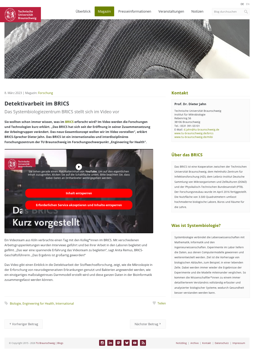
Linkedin (110, 343)
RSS (143, 343)
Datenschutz (222, 343)
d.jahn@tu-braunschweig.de (201, 129)
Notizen (197, 11)
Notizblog (181, 343)
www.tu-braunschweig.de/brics (193, 133)
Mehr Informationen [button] (78, 184)
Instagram (102, 343)
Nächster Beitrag (146, 324)
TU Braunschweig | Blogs (49, 343)
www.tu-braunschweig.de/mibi (193, 137)
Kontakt (206, 343)
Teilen (161, 303)
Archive (194, 343)
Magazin (104, 11)
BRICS (69, 122)
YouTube (135, 343)
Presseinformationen (134, 11)
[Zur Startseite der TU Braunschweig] (20, 14)
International (65, 303)
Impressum (238, 343)
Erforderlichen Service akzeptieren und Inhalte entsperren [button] (79, 205)
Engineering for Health (38, 303)
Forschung (45, 93)
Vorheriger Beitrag (25, 324)
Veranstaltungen (171, 11)
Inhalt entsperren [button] (79, 193)
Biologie (15, 303)
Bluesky (127, 343)
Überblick (83, 11)
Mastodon (118, 343)
